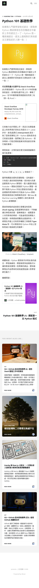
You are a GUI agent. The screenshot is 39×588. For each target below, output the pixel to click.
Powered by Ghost (19, 574)
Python (18, 16)
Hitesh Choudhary (18, 254)
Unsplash (30, 254)
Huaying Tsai (8, 16)
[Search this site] (31, 3)
